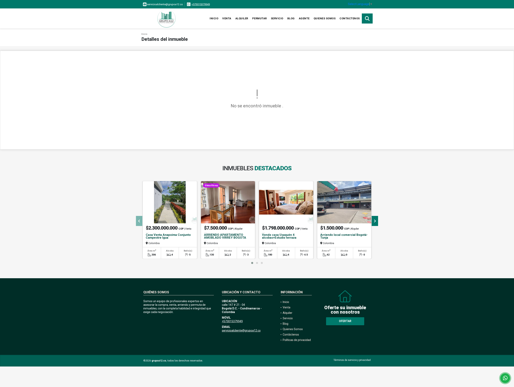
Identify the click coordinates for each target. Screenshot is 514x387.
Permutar (259, 18)
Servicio (277, 18)
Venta (226, 18)
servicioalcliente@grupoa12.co (241, 330)
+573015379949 (201, 4)
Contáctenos (350, 18)
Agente (304, 18)
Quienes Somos (325, 18)
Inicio (214, 18)
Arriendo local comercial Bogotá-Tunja (344, 236)
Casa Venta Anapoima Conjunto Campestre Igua (168, 236)
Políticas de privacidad (297, 340)
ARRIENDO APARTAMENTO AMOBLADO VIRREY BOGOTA (225, 236)
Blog (291, 18)
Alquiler (241, 18)
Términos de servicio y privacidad (352, 360)
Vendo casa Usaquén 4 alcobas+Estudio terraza (279, 236)
